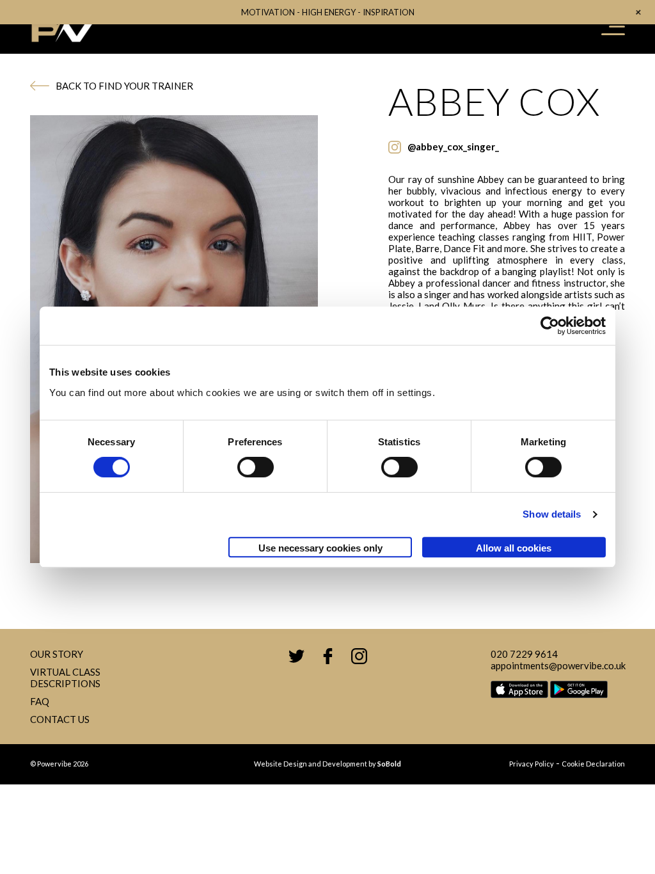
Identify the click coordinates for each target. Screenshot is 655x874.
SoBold (389, 763)
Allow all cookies (513, 548)
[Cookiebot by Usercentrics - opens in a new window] (550, 325)
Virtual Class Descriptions (65, 677)
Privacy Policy (531, 763)
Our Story (56, 654)
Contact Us (60, 719)
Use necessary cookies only (320, 548)
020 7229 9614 (524, 654)
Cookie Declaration (593, 763)
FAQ (39, 701)
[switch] (255, 467)
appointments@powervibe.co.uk (558, 665)
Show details (552, 514)
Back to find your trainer (124, 85)
